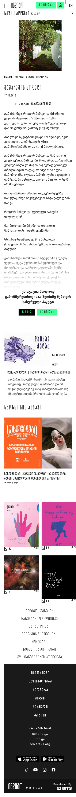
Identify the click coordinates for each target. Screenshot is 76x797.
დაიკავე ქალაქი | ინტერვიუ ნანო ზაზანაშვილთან (39, 372)
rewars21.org (40, 744)
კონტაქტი (39, 642)
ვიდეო (40, 698)
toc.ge (40, 739)
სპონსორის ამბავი (23, 408)
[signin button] (60, 5)
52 (47, 548)
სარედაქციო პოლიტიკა (39, 619)
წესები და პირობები (39, 649)
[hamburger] (5, 4)
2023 (36, 548)
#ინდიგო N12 (42, 77)
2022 (73, 600)
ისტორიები (40, 672)
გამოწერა (46, 5)
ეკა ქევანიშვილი (41, 104)
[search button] (71, 12)
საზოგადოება (17, 14)
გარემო (36, 14)
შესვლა (27, 312)
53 (10, 549)
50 (47, 601)
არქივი (40, 715)
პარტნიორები (39, 626)
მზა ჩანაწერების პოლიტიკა (39, 657)
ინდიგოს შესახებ (40, 611)
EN (71, 5)
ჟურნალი (40, 706)
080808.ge (40, 734)
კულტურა (40, 689)
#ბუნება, (30, 77)
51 (10, 592)
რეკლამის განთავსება (39, 634)
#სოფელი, (19, 77)
